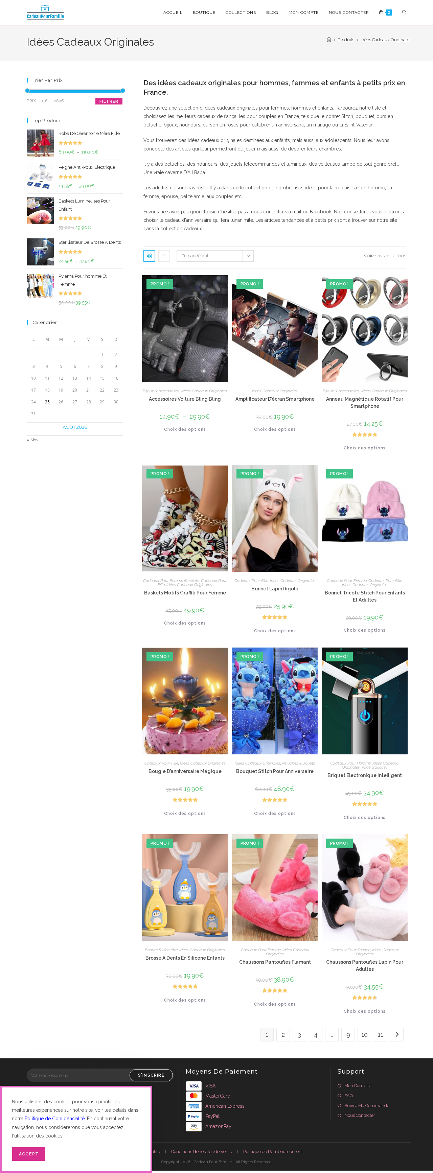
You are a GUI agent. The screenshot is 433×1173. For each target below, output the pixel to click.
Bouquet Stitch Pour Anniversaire (275, 771)
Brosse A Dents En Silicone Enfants (185, 958)
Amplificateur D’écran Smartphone (275, 399)
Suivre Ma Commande (366, 1105)
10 (364, 1034)
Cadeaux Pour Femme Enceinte (171, 580)
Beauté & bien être (161, 949)
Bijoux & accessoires (161, 391)
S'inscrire (151, 1075)
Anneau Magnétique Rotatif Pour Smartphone (364, 402)
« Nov (33, 439)
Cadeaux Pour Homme (350, 763)
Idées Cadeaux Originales (386, 39)
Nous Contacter (359, 1115)
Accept (29, 1154)
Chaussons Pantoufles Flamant (275, 962)
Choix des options (185, 429)
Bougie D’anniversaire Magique (185, 771)
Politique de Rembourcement (273, 1151)
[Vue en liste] (164, 256)
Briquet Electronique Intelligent (364, 775)
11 (380, 1034)
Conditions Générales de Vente (201, 1151)
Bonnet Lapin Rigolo (274, 588)
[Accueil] (329, 39)
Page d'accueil (374, 767)
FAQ (348, 1095)
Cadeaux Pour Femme (347, 580)
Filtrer (108, 101)
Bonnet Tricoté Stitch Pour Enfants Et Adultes (365, 596)
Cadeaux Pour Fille (251, 580)
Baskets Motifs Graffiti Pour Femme (185, 592)
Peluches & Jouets (298, 763)
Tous (401, 256)
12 (381, 256)
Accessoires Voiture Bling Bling (185, 399)
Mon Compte (357, 1085)
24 (389, 256)
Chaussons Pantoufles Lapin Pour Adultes (364, 965)
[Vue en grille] (149, 256)
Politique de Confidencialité (55, 1118)
